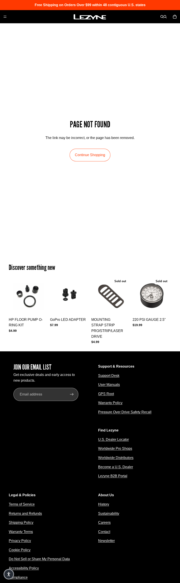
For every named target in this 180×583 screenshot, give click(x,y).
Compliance (18, 577)
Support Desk (108, 375)
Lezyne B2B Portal (112, 476)
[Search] (162, 17)
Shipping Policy (21, 522)
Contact (104, 531)
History (103, 504)
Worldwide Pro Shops (115, 448)
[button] (9, 574)
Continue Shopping (90, 155)
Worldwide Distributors (115, 457)
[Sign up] (71, 394)
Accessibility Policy (24, 568)
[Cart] (175, 17)
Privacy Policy (20, 541)
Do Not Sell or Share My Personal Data (39, 559)
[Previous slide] (55, 296)
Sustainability (108, 513)
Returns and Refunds (25, 513)
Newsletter (106, 541)
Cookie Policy (20, 550)
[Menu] (5, 17)
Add (44, 308)
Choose (85, 308)
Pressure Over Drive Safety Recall (124, 412)
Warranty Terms (21, 531)
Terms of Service (22, 504)
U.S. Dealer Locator (113, 439)
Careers (104, 522)
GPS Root (106, 393)
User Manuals (109, 384)
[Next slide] (84, 296)
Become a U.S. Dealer (115, 467)
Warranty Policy (110, 403)
